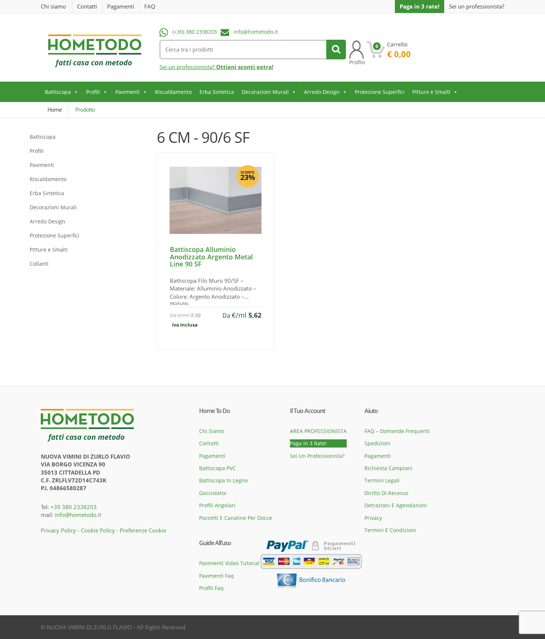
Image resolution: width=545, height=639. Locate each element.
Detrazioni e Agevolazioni (395, 505)
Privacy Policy (58, 530)
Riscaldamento (173, 91)
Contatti (87, 6)
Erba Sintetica (216, 91)
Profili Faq (211, 588)
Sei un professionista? (476, 6)
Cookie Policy (98, 530)
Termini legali (382, 480)
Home (54, 109)
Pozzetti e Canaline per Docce (235, 517)
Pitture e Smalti (431, 91)
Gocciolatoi (212, 493)
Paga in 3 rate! (419, 6)
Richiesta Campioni (388, 468)
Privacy (373, 517)
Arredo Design (322, 91)
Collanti (39, 263)
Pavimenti (127, 91)
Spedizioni (377, 443)
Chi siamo (53, 6)
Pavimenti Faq (216, 575)
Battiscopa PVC (217, 468)
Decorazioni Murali (265, 91)
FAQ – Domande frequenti (397, 431)
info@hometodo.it (256, 31)
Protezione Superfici (379, 91)
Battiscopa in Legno (223, 480)
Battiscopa (58, 91)
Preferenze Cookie (143, 530)
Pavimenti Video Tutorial (229, 563)
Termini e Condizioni (390, 530)
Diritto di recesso (386, 493)
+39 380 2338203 (73, 507)
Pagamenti (120, 6)
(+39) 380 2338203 (194, 31)
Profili (93, 91)
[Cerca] (336, 49)
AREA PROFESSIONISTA (318, 431)
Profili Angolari (217, 505)
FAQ (149, 6)
